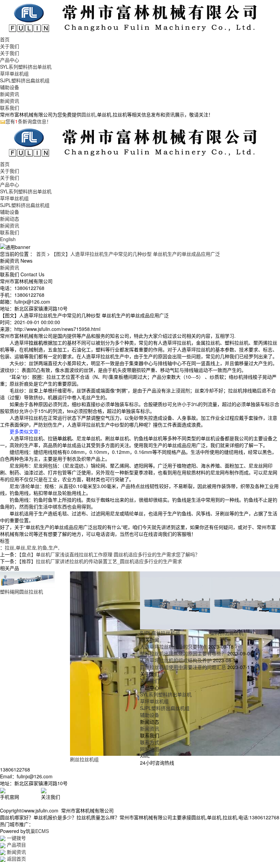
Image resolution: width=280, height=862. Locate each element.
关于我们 (9, 46)
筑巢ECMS (37, 831)
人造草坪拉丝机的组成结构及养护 (176, 660)
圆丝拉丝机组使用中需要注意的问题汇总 (183, 667)
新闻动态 (9, 218)
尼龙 (31, 547)
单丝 (20, 547)
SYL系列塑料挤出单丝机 (26, 66)
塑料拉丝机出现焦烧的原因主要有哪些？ (183, 653)
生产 (53, 547)
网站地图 (149, 749)
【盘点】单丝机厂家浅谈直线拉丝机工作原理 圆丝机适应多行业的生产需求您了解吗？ (109, 554)
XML (145, 755)
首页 (5, 39)
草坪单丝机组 (14, 73)
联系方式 (149, 742)
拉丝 (9, 547)
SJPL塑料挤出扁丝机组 (25, 80)
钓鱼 (42, 547)
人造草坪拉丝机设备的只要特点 (173, 646)
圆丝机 (88, 114)
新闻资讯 (9, 94)
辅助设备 (9, 87)
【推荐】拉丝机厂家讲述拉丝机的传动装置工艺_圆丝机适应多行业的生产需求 (100, 561)
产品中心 (9, 59)
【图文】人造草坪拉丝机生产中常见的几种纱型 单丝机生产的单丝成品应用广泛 (135, 253)
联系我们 (9, 107)
